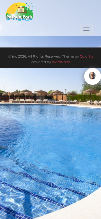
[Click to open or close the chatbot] (92, 76)
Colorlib (86, 56)
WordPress (61, 62)
